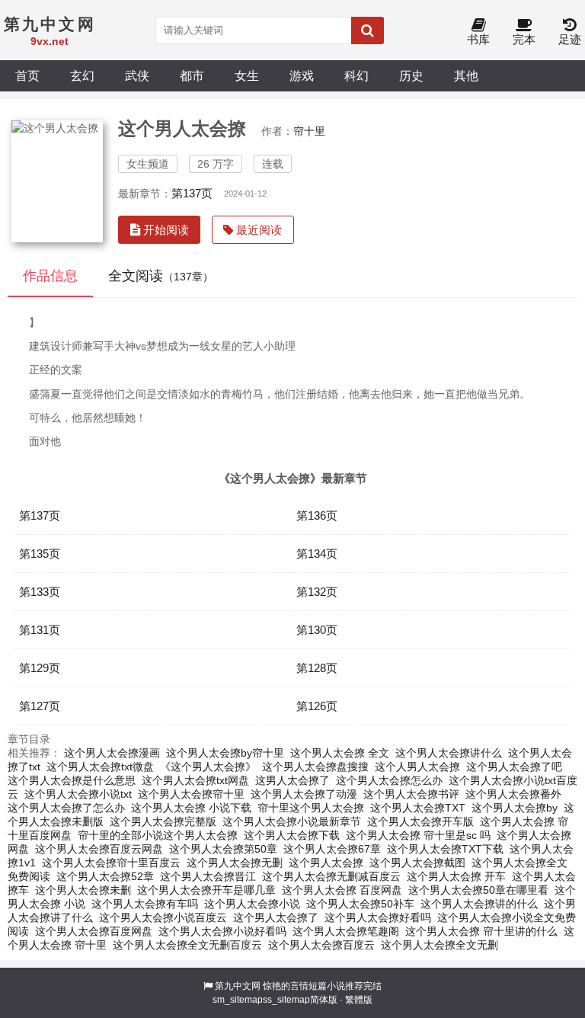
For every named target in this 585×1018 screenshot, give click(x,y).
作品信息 (50, 275)
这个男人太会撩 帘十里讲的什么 (481, 931)
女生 (247, 75)
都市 (192, 75)
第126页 (316, 705)
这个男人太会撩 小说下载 (191, 808)
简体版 (323, 999)
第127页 (39, 705)
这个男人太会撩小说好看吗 (222, 931)
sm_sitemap (238, 999)
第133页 (39, 591)
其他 (466, 75)
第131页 (39, 629)
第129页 (39, 667)
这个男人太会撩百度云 (321, 945)
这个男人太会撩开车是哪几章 (206, 890)
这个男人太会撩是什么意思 (72, 780)
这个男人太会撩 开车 (456, 876)
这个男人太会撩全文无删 (439, 945)
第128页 (316, 667)
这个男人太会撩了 (275, 917)
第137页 (192, 193)
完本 (524, 39)
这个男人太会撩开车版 (420, 821)
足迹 (569, 39)
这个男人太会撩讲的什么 (479, 904)
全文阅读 (160, 275)
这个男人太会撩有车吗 (144, 904)
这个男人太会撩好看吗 (377, 917)
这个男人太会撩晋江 (208, 876)
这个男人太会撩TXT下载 (445, 849)
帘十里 (309, 131)
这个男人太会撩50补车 (360, 904)
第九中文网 (238, 986)
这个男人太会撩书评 (411, 794)
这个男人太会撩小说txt (78, 794)
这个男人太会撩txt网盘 (195, 780)
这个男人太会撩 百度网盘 (342, 890)
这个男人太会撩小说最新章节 (291, 821)
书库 (478, 39)
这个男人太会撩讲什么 (448, 753)
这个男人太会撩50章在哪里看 (478, 890)
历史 (411, 75)
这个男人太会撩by (515, 808)
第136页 (316, 515)
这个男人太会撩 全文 (339, 753)
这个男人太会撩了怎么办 (66, 808)
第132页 (316, 591)
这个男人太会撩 (326, 862)
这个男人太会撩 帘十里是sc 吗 (418, 835)
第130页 (316, 629)
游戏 (301, 75)
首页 (27, 75)
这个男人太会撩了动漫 (304, 794)
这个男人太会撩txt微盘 (100, 766)
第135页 (39, 553)
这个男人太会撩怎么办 (389, 780)
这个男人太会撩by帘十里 (225, 753)
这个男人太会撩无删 (235, 862)
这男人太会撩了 (292, 780)
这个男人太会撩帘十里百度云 (111, 862)
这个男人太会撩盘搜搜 (315, 766)
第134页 (316, 553)
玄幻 (82, 75)
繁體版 (358, 999)
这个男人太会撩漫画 (112, 753)
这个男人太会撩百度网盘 (93, 931)
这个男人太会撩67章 (332, 849)
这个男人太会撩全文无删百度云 (187, 945)
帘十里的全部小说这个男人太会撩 (158, 835)
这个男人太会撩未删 (83, 890)
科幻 (356, 75)
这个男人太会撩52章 (105, 876)
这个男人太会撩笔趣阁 (345, 931)
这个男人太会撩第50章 (223, 849)
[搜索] (367, 30)
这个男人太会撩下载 (292, 835)
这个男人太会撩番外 (513, 794)
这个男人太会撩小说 (252, 904)
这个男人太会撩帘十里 (191, 794)
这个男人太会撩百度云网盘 (99, 849)
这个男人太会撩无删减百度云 (331, 876)
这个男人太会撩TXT (417, 808)
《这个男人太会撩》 (208, 766)
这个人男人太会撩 (417, 766)
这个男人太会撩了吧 (514, 766)
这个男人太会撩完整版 (163, 821)
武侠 (137, 75)
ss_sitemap (286, 999)
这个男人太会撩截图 (417, 862)
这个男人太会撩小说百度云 (163, 917)
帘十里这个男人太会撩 (310, 808)
